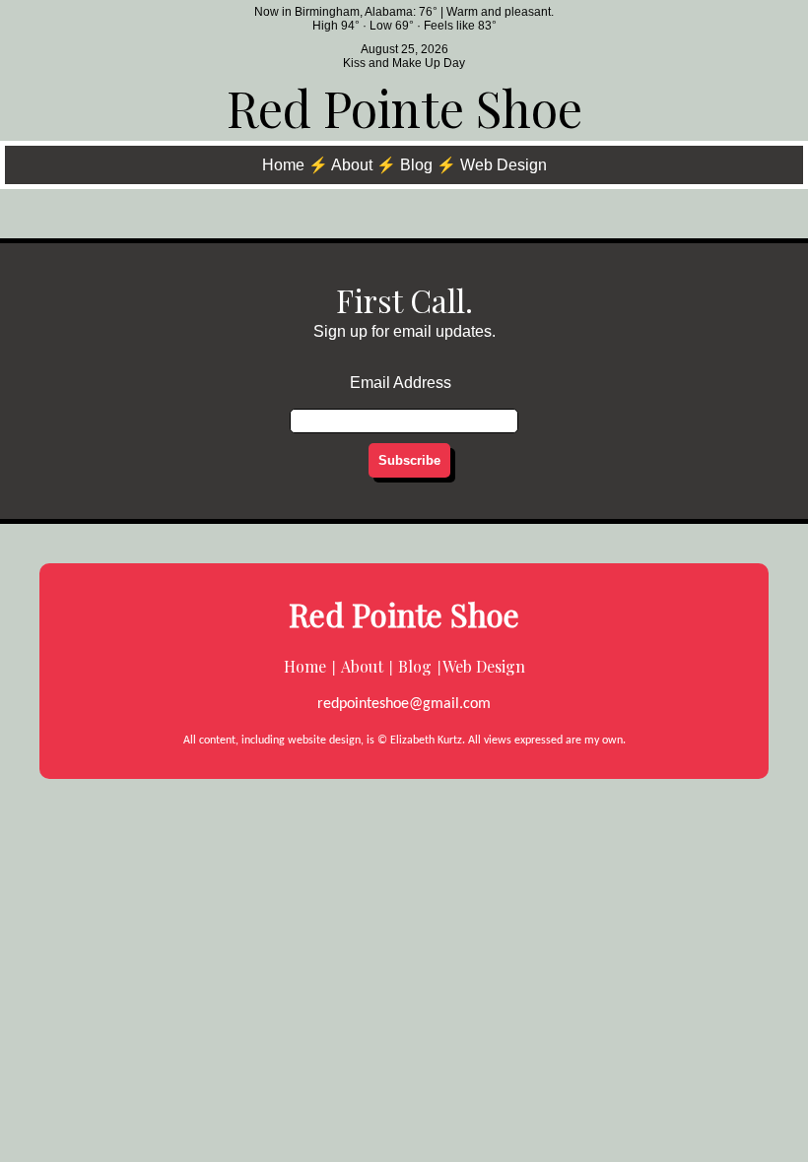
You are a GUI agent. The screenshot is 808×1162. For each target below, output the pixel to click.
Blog (416, 165)
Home (283, 165)
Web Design (503, 165)
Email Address (400, 382)
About (351, 165)
